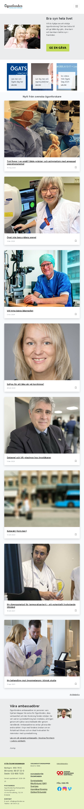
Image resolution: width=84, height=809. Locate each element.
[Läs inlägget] (75, 167)
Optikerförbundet (38, 792)
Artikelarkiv (75, 694)
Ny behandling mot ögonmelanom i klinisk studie (31, 680)
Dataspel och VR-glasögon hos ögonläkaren (29, 457)
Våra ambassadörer (25, 706)
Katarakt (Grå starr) (17, 531)
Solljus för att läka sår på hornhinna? (25, 384)
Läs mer (14, 85)
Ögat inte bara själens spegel (21, 237)
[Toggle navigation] (77, 6)
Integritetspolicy (62, 763)
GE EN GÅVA (57, 47)
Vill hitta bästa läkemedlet (20, 310)
